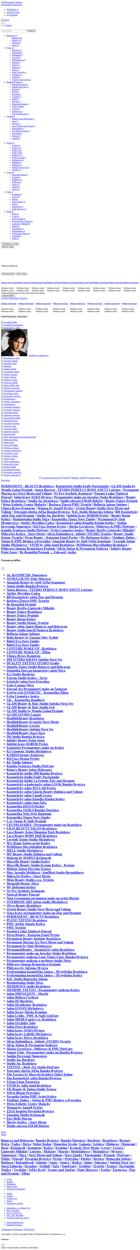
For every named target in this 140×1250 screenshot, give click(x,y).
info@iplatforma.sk (15, 1222)
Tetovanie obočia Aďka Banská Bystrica (42, 512)
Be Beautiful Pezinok (34, 552)
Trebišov (16, 170)
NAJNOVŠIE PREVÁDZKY (14, 298)
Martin (15, 226)
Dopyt (6, 20)
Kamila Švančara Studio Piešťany (25, 530)
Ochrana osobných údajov (18, 1218)
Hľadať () (31, 31)
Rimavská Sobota (20, 104)
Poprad (16, 62)
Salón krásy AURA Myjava (33, 497)
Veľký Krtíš (18, 106)
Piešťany (16, 182)
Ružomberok (18, 231)
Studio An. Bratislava (43, 501)
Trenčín (11, 116)
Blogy (3, 1132)
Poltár (15, 99)
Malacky (16, 40)
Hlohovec (17, 180)
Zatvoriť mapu (7, 247)
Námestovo (18, 229)
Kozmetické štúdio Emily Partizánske (82, 486)
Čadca (15, 216)
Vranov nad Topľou (21, 79)
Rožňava (16, 162)
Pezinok (16, 43)
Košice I (16, 148)
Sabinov (16, 67)
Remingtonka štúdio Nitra (31, 519)
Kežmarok (17, 55)
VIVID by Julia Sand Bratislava (52, 545)
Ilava (15, 121)
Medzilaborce (18, 60)
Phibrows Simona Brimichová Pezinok (28, 548)
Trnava (10, 172)
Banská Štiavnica (20, 87)
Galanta (16, 177)
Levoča (16, 57)
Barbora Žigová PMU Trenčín (70, 504)
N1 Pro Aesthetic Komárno (73, 493)
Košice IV (17, 155)
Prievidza (17, 133)
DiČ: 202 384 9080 (15, 1215)
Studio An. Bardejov (51, 515)
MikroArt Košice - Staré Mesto (23, 534)
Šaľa (15, 204)
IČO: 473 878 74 (14, 1213)
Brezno (16, 89)
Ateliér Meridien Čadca (37, 523)
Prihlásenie (11, 1184)
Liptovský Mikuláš (21, 224)
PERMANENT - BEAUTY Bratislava (27, 486)
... (63, 552)
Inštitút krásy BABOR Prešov (88, 515)
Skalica (16, 187)
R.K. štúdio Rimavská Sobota (92, 512)
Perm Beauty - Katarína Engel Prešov (51, 537)
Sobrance (17, 165)
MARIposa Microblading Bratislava (101, 545)
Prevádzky (5, 480)
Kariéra (10, 1182)
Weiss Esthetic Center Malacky (24, 504)
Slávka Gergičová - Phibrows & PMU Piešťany (102, 526)
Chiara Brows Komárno (18, 508)
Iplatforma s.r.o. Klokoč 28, (18, 1208)
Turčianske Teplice (21, 233)
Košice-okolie (19, 158)
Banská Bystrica (14, 82)
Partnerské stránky (14, 1225)
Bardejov (17, 50)
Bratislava (12, 35)
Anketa (8, 25)
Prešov (10, 48)
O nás (9, 1179)
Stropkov (17, 75)
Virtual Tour (12, 1198)
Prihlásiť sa (13, 9)
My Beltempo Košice (95, 537)
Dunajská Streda (20, 175)
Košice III (17, 153)
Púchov (16, 136)
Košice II (17, 150)
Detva (15, 92)
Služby (10, 1193)
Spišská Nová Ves (20, 167)
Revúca (16, 102)
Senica (15, 184)
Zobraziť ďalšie (8, 296)
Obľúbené (13, 15)
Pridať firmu (14, 12)
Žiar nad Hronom (20, 114)
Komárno (17, 194)
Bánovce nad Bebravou (23, 119)
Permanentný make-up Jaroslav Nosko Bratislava (89, 497)
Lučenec (16, 97)
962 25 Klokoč (13, 1210)
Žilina (10, 211)
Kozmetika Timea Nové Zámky (74, 519)
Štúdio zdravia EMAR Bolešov (81, 501)
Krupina (16, 94)
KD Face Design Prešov (49, 526)
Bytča (15, 214)
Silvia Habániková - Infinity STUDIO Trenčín (79, 534)
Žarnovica (17, 111)
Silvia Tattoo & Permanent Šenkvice (82, 548)
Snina (15, 70)
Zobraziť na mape (11, 244)
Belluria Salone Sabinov (110, 504)
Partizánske (18, 128)
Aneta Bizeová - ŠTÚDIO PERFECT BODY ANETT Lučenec (78, 490)
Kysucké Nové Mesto (22, 221)
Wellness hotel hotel (8, 283)
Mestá (3, 1134)
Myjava (16, 124)
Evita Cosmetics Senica (67, 530)
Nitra (10, 192)
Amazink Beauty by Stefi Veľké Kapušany (81, 541)
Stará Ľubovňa (19, 72)
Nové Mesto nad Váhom (23, 126)
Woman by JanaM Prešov (55, 508)
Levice (16, 197)
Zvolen (16, 109)
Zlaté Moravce (19, 209)
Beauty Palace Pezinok (122, 501)
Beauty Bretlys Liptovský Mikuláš (110, 530)
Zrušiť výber (21, 274)
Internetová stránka (15, 1203)
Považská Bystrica (21, 131)
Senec (15, 45)
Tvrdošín (16, 236)
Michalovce (18, 160)
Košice (10, 143)
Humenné (17, 53)
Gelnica (16, 145)
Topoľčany (17, 206)
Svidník (16, 77)
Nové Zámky (18, 202)
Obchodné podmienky (16, 1189)
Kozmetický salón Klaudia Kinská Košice (85, 523)
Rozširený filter (8, 274)
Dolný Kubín (18, 219)
